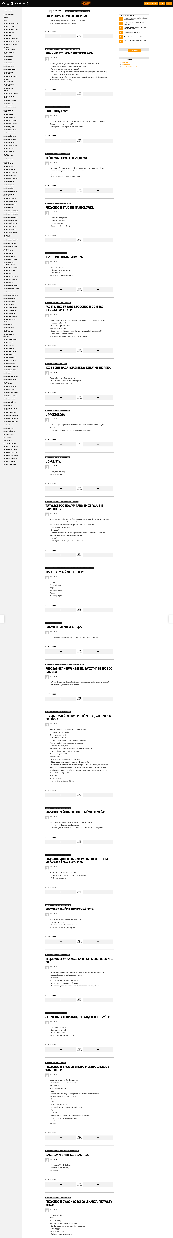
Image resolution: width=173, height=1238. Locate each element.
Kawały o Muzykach (9, 226)
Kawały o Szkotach (9, 352)
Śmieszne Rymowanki (9, 443)
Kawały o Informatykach (8, 155)
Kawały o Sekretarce (10, 317)
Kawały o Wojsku (9, 390)
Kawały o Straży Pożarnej (8, 335)
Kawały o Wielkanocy (10, 396)
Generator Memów (150, 3)
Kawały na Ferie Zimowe (10, 456)
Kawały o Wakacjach (10, 379)
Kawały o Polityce (9, 271)
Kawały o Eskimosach (10, 124)
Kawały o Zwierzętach (10, 422)
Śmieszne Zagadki (8, 14)
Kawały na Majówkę (9, 462)
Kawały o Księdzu (8, 188)
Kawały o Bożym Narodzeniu (8, 73)
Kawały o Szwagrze (9, 358)
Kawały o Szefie (8, 342)
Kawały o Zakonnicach (10, 416)
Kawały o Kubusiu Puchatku (9, 195)
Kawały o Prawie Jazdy (10, 277)
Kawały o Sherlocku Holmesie (9, 320)
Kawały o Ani (7, 36)
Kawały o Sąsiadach (9, 310)
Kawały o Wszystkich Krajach (10, 409)
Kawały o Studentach (10, 339)
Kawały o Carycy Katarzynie (8, 85)
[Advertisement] (134, 82)
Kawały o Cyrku (8, 104)
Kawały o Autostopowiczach (9, 48)
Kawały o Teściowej (9, 364)
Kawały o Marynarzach (10, 214)
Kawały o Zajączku (9, 413)
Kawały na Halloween (10, 459)
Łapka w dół (98, 36)
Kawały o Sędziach (9, 313)
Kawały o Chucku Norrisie (8, 97)
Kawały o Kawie (8, 167)
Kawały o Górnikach (9, 136)
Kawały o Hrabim (8, 151)
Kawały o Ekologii (9, 118)
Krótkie (5, 17)
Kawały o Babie (8, 57)
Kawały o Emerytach (9, 121)
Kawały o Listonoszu (10, 202)
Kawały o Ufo (7, 373)
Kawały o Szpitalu (9, 355)
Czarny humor (7, 11)
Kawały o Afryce (8, 32)
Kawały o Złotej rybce (10, 419)
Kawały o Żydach (8, 428)
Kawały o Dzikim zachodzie (8, 111)
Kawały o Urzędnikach (10, 376)
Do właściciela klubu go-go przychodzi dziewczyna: (134, 23)
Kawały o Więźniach (9, 399)
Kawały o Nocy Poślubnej (7, 236)
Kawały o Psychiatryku (10, 286)
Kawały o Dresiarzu (9, 107)
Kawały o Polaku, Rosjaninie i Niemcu (9, 263)
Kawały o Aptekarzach (10, 39)
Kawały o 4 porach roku (11, 23)
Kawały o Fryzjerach (10, 130)
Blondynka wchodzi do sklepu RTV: (133, 37)
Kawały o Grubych (9, 142)
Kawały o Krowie (8, 185)
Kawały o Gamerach (9, 133)
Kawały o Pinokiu (8, 254)
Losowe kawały (126, 64)
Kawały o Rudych (8, 304)
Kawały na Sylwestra (10, 465)
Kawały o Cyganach (9, 101)
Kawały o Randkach (9, 292)
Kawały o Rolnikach (9, 298)
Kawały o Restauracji (10, 295)
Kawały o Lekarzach (9, 199)
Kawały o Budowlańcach (8, 80)
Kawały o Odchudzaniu (10, 240)
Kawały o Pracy (8, 274)
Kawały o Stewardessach (8, 331)
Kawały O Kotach (8, 182)
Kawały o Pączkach (9, 243)
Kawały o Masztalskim (10, 217)
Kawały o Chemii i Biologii (8, 89)
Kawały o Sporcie (8, 327)
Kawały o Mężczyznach (10, 223)
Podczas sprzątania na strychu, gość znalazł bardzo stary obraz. (136, 19)
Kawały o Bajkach (9, 63)
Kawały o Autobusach (10, 45)
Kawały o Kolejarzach (10, 179)
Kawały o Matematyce (10, 220)
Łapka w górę (60, 36)
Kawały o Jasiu (8, 159)
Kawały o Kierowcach (10, 173)
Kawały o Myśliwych (9, 229)
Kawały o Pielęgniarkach (8, 250)
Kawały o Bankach (9, 66)
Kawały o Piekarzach (10, 246)
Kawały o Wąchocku (9, 387)
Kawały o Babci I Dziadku (8, 53)
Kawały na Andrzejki (10, 450)
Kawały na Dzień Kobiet (10, 453)
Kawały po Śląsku (9, 431)
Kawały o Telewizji (9, 361)
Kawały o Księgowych (10, 191)
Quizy (168, 3)
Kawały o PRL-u (8, 283)
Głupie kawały (7, 437)
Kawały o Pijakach (9, 257)
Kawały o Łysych (8, 208)
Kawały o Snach (8, 324)
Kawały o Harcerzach (10, 145)
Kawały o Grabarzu (9, 139)
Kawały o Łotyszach (9, 205)
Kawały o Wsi (7, 405)
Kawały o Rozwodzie (9, 301)
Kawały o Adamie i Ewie (10, 29)
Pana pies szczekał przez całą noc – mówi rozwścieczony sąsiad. (135, 28)
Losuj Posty (134, 51)
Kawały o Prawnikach (10, 280)
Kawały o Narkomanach (10, 232)
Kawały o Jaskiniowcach (8, 162)
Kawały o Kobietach (9, 176)
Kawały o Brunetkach (10, 77)
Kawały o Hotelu (8, 148)
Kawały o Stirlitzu (9, 348)
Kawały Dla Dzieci (9, 26)
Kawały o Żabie (8, 425)
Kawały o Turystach (9, 370)
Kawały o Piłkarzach (10, 260)
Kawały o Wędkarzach (10, 393)
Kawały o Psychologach (11, 289)
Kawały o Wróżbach (9, 402)
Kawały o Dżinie (8, 115)
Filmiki (162, 3)
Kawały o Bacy (7, 60)
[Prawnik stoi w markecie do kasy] (2, 619)
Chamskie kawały (8, 434)
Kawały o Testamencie (10, 367)
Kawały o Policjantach (10, 267)
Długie (5, 20)
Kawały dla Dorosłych (10, 446)
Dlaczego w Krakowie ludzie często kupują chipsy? (135, 41)
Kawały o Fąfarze (8, 127)
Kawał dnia (125, 62)
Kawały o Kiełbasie (9, 170)
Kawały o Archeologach (11, 42)
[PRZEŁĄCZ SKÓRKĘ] (27, 3)
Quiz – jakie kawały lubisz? (129, 66)
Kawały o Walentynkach (7, 383)
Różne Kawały (7, 440)
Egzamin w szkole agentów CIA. (132, 32)
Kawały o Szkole (8, 345)
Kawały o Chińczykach (10, 93)
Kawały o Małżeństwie (10, 211)
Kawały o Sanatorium (10, 307)
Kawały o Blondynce (9, 69)
